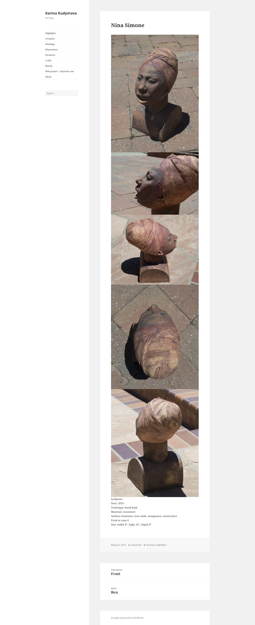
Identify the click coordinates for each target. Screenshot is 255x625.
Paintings (50, 44)
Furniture (50, 55)
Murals (48, 65)
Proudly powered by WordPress (127, 617)
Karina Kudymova (61, 13)
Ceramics (50, 38)
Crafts (48, 60)
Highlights (50, 33)
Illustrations (51, 49)
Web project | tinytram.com (59, 71)
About (48, 76)
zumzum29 (135, 544)
